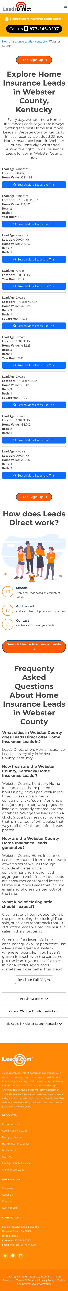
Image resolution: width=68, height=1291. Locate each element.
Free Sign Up (32, 60)
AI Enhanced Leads (13, 1169)
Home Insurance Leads (17, 41)
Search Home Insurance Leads (34, 644)
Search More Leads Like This (36, 185)
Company (7, 1188)
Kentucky (41, 41)
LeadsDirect (9, 1150)
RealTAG (7, 1156)
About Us (7, 1194)
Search (21, 588)
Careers (6, 1201)
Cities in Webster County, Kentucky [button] (32, 1011)
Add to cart (25, 606)
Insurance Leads (11, 1124)
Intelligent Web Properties (17, 1163)
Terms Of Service (26, 1280)
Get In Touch (9, 1207)
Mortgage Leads (11, 1137)
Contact (22, 620)
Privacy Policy (47, 1280)
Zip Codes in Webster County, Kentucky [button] (32, 1024)
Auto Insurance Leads (14, 1130)
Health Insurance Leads (16, 1143)
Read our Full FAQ (32, 979)
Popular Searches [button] (32, 999)
